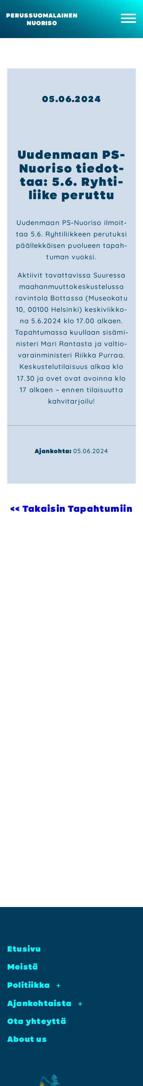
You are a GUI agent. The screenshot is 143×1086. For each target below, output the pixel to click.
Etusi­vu (24, 949)
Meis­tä (23, 966)
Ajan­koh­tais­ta (39, 1003)
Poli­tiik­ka (28, 985)
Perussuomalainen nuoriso (41, 19)
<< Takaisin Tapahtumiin (71, 508)
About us (27, 1039)
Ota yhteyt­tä (36, 1021)
